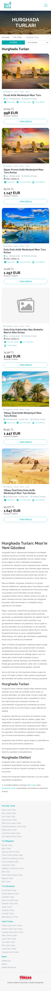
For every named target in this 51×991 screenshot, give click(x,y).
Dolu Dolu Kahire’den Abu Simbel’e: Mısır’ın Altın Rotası (23, 331)
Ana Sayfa (5, 37)
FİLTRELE (13, 42)
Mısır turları (31, 785)
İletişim (4, 964)
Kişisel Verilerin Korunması (17, 983)
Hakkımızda (6, 961)
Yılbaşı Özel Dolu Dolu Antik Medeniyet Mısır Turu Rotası (19, 492)
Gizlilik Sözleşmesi (36, 983)
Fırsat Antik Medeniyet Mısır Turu (22, 95)
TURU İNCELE (25, 121)
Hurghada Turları (9, 788)
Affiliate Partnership (9, 967)
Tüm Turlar (17, 37)
